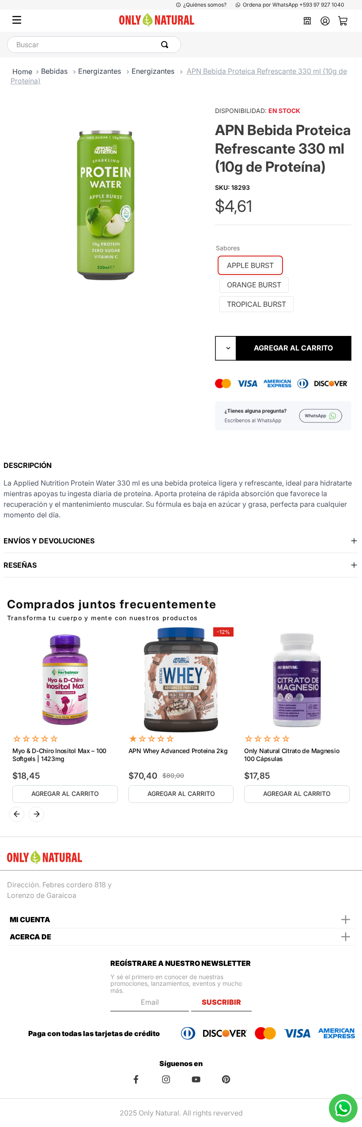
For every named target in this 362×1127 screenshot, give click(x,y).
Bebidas (54, 71)
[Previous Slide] (16, 814)
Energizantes (99, 71)
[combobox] (94, 44)
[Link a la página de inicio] (22, 71)
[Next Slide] (36, 814)
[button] (250, 265)
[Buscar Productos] (166, 45)
